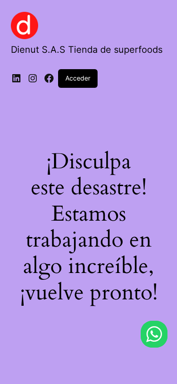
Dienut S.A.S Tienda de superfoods (86, 49)
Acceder (77, 78)
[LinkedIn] (16, 78)
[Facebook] (49, 78)
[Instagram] (32, 78)
